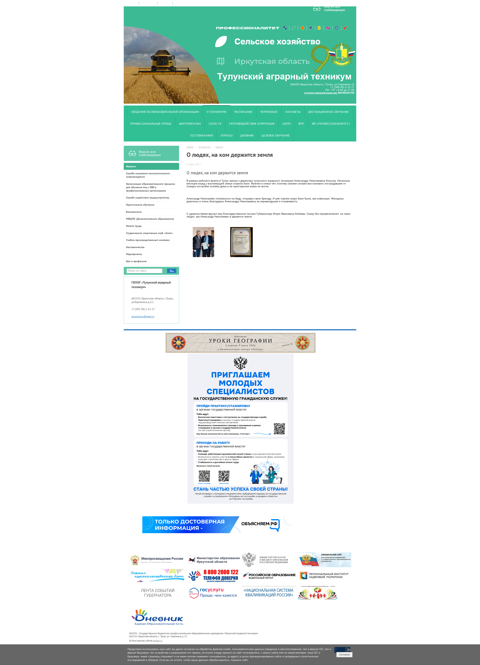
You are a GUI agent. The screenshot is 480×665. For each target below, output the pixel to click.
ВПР (301, 123)
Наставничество (135, 247)
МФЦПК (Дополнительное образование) (150, 218)
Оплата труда (134, 226)
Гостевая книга (201, 135)
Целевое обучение (276, 135)
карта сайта (165, 3)
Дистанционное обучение (328, 112)
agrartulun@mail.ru (142, 316)
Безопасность (134, 212)
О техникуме (216, 112)
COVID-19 (215, 123)
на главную (131, 3)
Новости (131, 166)
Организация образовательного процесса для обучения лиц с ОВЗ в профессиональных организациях (150, 187)
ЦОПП (287, 123)
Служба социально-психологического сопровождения (148, 175)
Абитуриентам (190, 123)
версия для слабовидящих (188, 3)
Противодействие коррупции (252, 123)
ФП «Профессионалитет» (331, 123)
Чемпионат (269, 112)
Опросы (226, 135)
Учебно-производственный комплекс (148, 240)
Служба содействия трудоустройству (147, 197)
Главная (190, 147)
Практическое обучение (140, 204)
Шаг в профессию (136, 261)
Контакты (293, 112)
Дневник (247, 135)
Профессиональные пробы (150, 123)
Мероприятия (134, 254)
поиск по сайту (148, 3)
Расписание (243, 112)
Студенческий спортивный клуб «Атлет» (149, 233)
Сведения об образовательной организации (165, 112)
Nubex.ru (157, 640)
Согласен (344, 654)
